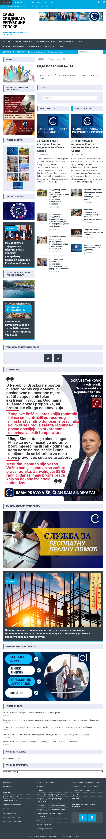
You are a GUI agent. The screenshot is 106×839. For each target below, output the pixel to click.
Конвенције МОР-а (44, 824)
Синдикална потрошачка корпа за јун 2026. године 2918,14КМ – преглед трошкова (18, 328)
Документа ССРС (44, 820)
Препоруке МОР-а (44, 829)
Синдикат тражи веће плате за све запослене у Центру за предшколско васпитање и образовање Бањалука (59, 197)
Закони (6, 809)
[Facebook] (98, 2)
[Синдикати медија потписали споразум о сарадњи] (76, 233)
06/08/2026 (55, 272)
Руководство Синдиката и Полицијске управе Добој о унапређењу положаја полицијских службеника (59, 220)
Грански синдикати (23, 41)
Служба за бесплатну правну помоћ (40, 2)
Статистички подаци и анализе (84, 790)
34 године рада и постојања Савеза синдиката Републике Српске (31, 712)
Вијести (35, 7)
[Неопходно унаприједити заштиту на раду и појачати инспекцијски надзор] (76, 212)
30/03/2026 (89, 253)
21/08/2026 (55, 207)
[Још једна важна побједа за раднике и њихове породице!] (18, 185)
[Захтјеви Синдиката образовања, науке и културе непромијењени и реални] (76, 192)
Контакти (49, 47)
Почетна (6, 41)
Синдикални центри (45, 41)
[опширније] (52, 182)
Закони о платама (10, 813)
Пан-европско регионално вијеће (51, 805)
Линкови (45, 7)
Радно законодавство (69, 41)
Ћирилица (6, 2)
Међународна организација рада (51, 809)
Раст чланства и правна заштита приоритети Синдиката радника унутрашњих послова (58, 264)
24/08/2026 (44, 154)
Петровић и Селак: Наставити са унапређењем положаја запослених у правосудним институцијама (58, 243)
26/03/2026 (89, 202)
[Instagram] (103, 2)
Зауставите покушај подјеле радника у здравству (92, 247)
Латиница (18, 2)
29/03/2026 (89, 222)
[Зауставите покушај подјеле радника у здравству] (76, 248)
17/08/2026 (55, 252)
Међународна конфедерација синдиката (49, 799)
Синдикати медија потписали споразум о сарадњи (93, 232)
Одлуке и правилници (12, 821)
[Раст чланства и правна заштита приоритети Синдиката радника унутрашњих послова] (42, 262)
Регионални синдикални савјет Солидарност (50, 815)
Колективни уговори (11, 817)
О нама (61, 47)
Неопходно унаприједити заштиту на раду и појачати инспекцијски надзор (93, 214)
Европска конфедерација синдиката (52, 794)
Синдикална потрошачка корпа (84, 786)
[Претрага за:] (90, 52)
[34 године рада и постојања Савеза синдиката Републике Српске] (53, 126)
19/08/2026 (55, 229)
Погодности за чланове (13, 47)
